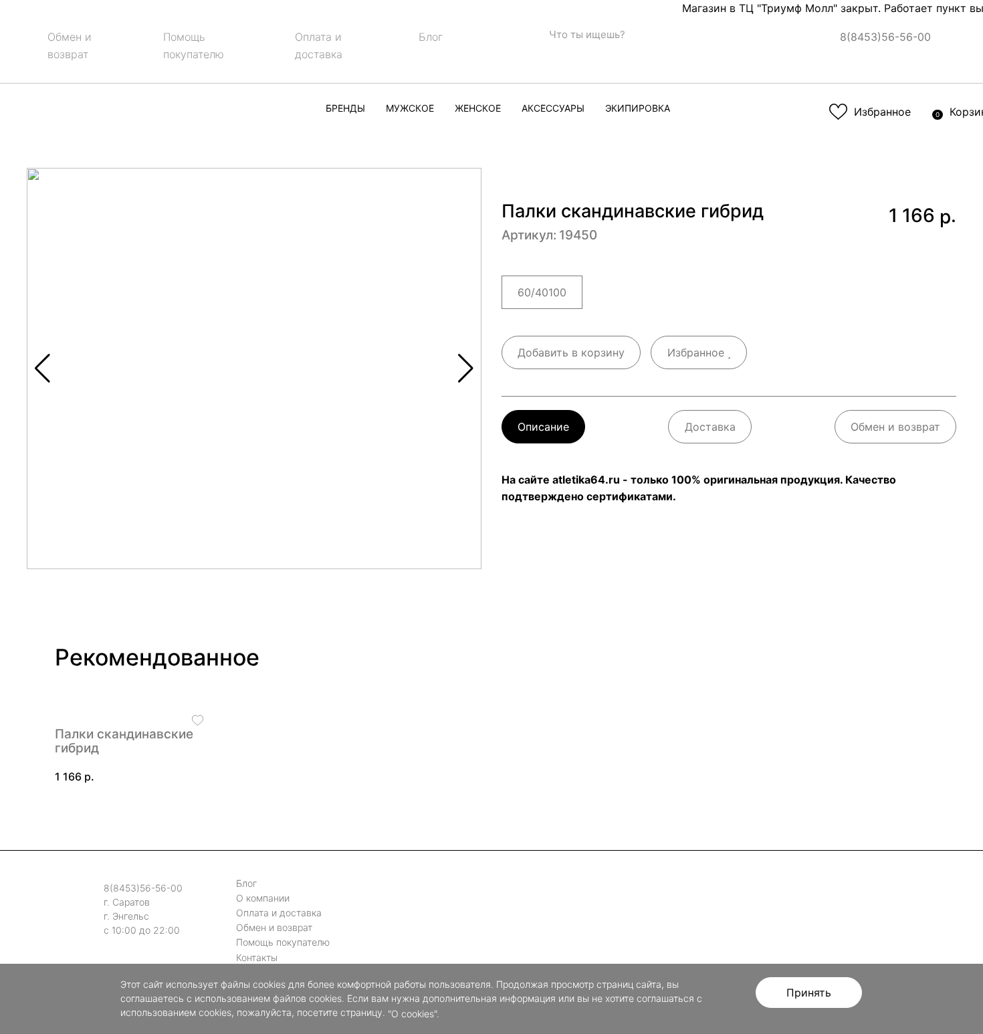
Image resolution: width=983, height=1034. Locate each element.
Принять (808, 992)
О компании (263, 898)
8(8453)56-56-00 (885, 36)
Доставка (710, 426)
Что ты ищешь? (585, 34)
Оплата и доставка (279, 912)
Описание (543, 426)
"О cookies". (413, 1013)
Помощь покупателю (283, 942)
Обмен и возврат (895, 426)
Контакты (257, 957)
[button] (466, 368)
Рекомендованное (157, 657)
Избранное (697, 352)
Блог (431, 36)
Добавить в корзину (571, 352)
